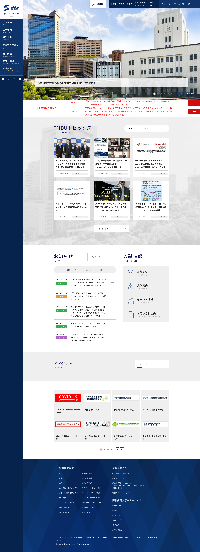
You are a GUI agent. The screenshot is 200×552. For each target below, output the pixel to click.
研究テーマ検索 (118, 478)
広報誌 (114, 510)
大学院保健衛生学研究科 (68, 493)
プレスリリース (150, 128)
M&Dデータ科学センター (91, 502)
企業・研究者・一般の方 (140, 3)
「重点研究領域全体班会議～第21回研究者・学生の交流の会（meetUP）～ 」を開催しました (88, 296)
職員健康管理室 (88, 507)
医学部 (61, 473)
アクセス (167, 4)
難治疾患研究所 (65, 507)
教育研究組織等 (10, 46)
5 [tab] (168, 94)
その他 (162, 128)
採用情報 (96, 537)
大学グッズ (116, 520)
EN (195, 4)
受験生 (113, 4)
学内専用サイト (152, 537)
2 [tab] (157, 94)
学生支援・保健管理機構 (91, 497)
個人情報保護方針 (77, 537)
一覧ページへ (103, 228)
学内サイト (180, 4)
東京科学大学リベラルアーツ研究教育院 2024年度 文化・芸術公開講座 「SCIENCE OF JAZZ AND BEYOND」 (88, 337)
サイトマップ (140, 537)
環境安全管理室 (88, 512)
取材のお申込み (118, 505)
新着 (131, 128)
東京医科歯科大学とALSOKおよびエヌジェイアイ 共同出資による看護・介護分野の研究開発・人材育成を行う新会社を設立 (88, 282)
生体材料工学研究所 (67, 502)
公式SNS (115, 525)
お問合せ (58, 540)
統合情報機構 (64, 512)
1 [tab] (154, 94)
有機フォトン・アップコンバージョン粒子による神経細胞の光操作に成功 (88, 325)
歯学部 (61, 478)
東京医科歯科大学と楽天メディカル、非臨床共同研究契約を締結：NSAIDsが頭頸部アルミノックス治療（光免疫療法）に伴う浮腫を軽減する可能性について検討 (88, 311)
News (120, 174)
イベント (138, 128)
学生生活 (7, 38)
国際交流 (11, 69)
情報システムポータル (120, 493)
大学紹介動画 (117, 530)
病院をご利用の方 (152, 3)
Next (182, 94)
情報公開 (88, 537)
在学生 (121, 4)
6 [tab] (171, 94)
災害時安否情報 (117, 537)
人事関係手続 (105, 537)
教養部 (61, 483)
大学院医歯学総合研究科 (68, 488)
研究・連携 (11, 61)
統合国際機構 (87, 478)
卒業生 (129, 4)
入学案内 (7, 30)
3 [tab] (161, 94)
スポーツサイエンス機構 (91, 493)
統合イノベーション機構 (91, 488)
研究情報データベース (120, 473)
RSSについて (129, 537)
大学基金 (99, 4)
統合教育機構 (87, 483)
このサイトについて (62, 537)
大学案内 (7, 23)
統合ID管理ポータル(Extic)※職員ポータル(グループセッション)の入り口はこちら (128, 485)
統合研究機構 (87, 473)
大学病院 (9, 54)
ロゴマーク (116, 515)
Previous (178, 94)
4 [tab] (164, 94)
